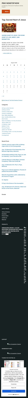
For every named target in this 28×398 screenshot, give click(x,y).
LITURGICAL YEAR (6, 124)
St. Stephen (5, 180)
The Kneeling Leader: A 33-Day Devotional (12, 131)
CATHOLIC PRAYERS (6, 113)
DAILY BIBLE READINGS (7, 115)
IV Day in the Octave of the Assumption (12, 183)
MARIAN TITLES (5, 126)
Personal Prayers (6, 128)
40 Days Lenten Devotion (8, 108)
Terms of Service (6, 211)
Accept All (13, 391)
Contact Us (4, 217)
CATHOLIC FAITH (6, 109)
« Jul (3, 96)
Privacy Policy (5, 215)
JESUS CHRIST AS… (6, 122)
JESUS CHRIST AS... (7, 53)
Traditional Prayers (6, 133)
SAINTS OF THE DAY (7, 129)
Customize (13, 384)
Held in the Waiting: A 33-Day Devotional (11, 120)
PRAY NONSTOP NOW (10, 3)
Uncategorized (5, 135)
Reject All (13, 387)
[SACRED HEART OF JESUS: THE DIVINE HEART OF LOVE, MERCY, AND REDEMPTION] (9, 27)
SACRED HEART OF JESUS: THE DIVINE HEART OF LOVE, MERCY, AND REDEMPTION (13, 37)
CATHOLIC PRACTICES (7, 111)
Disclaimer (4, 213)
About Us (4, 219)
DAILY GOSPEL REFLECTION (8, 117)
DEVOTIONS (5, 118)
